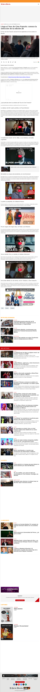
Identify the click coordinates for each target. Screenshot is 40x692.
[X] (4, 62)
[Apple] (23, 667)
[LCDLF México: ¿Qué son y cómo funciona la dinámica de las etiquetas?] (7, 348)
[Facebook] (1, 62)
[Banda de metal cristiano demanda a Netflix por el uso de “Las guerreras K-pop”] (7, 425)
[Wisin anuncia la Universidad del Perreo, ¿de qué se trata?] (7, 516)
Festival (7, 291)
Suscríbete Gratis (20, 583)
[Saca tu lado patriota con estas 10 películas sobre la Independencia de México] (7, 322)
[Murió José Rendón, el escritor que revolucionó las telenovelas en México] (7, 436)
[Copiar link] (13, 62)
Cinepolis (12, 291)
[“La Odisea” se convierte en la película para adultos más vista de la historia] (7, 403)
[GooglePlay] (26, 667)
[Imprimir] (15, 62)
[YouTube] (19, 667)
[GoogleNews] (21, 667)
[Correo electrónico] (10, 62)
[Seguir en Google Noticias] (38, 62)
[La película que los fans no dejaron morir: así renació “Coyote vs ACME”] (7, 338)
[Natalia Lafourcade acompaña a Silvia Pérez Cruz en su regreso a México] (7, 358)
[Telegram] (8, 62)
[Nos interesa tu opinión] (20, 658)
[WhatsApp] (6, 62)
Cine (2, 291)
